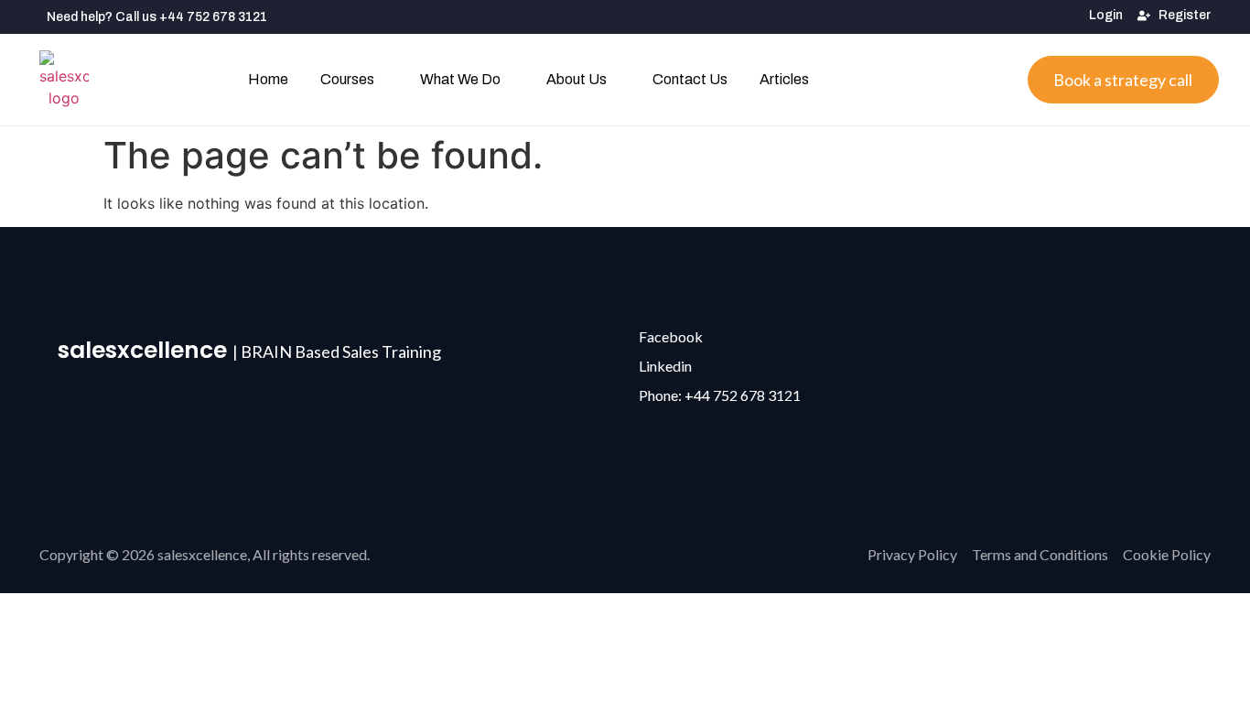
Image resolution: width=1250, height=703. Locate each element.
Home (268, 79)
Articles (784, 79)
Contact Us (689, 79)
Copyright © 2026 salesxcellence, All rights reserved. (204, 554)
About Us (576, 79)
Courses (347, 79)
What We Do (460, 79)
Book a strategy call (1122, 80)
